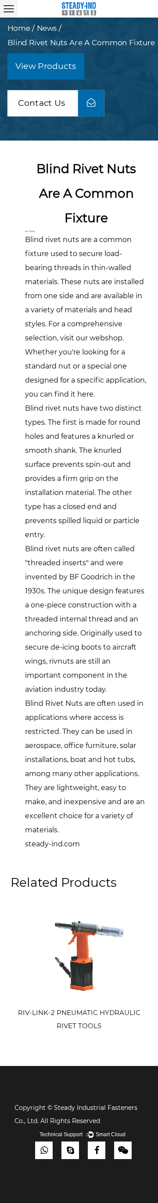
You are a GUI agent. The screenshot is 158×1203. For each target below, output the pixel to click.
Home (18, 28)
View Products (45, 66)
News (47, 28)
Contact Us (43, 103)
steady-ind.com (52, 844)
